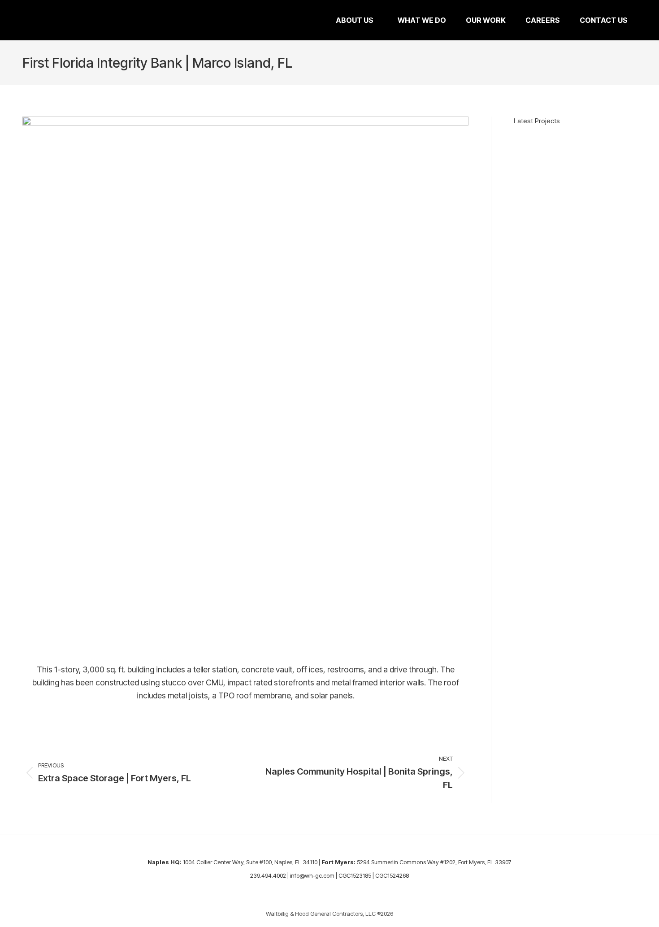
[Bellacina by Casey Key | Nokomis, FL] (627, 142)
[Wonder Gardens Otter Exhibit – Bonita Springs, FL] (519, 142)
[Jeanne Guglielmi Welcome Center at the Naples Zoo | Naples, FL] (558, 142)
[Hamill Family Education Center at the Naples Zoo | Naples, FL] (578, 142)
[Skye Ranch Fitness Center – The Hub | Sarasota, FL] (568, 142)
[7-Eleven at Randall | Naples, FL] (607, 142)
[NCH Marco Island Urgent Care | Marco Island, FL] (528, 142)
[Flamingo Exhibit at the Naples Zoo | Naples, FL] (588, 142)
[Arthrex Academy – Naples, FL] (548, 142)
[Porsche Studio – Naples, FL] (538, 142)
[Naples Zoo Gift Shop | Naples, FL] (598, 142)
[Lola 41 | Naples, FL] (617, 142)
